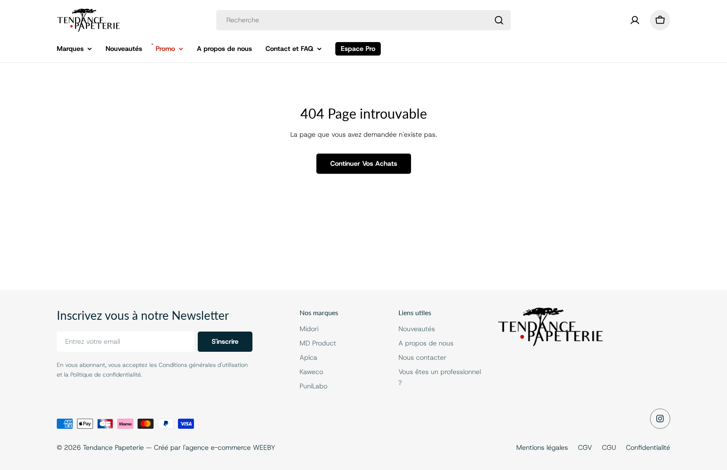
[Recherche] (499, 20)
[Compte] (635, 20)
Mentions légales (542, 447)
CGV (585, 447)
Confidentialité (648, 447)
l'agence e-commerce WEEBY (229, 447)
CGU (609, 447)
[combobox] (363, 20)
